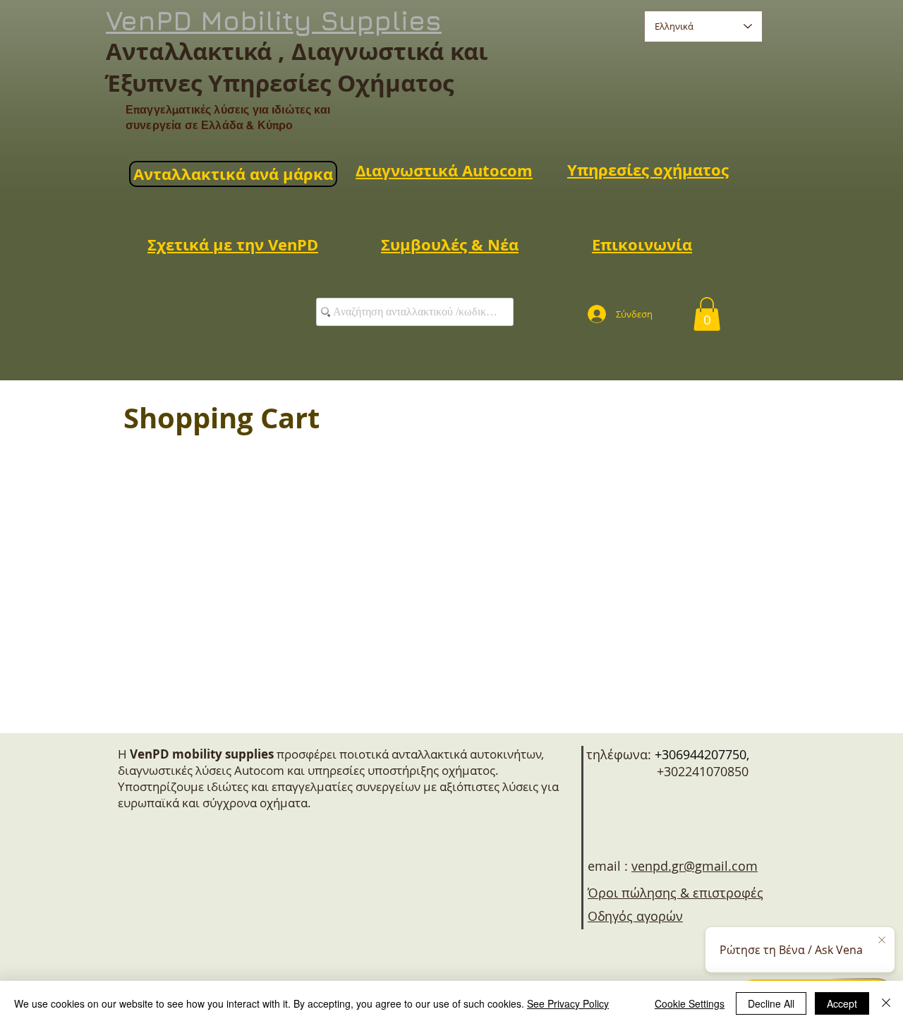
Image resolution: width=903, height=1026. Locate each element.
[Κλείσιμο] (886, 1003)
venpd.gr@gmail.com (694, 865)
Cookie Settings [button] (690, 1003)
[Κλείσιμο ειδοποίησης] (881, 940)
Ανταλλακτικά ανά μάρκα (233, 174)
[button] (707, 314)
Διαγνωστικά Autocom (444, 170)
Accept (842, 1003)
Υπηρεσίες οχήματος (648, 170)
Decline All (771, 1003)
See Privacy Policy (568, 1003)
